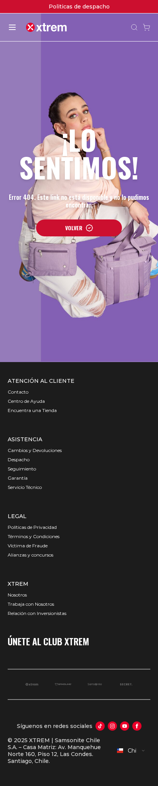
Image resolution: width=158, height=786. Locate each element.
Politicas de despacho (79, 6)
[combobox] (131, 750)
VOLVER (73, 228)
